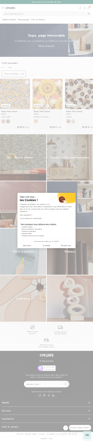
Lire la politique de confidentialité (31, 218)
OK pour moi (66, 245)
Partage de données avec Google (33, 236)
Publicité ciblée (27, 233)
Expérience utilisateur (29, 231)
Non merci (27, 245)
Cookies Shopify (27, 227)
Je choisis (46, 245)
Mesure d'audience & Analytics (32, 229)
